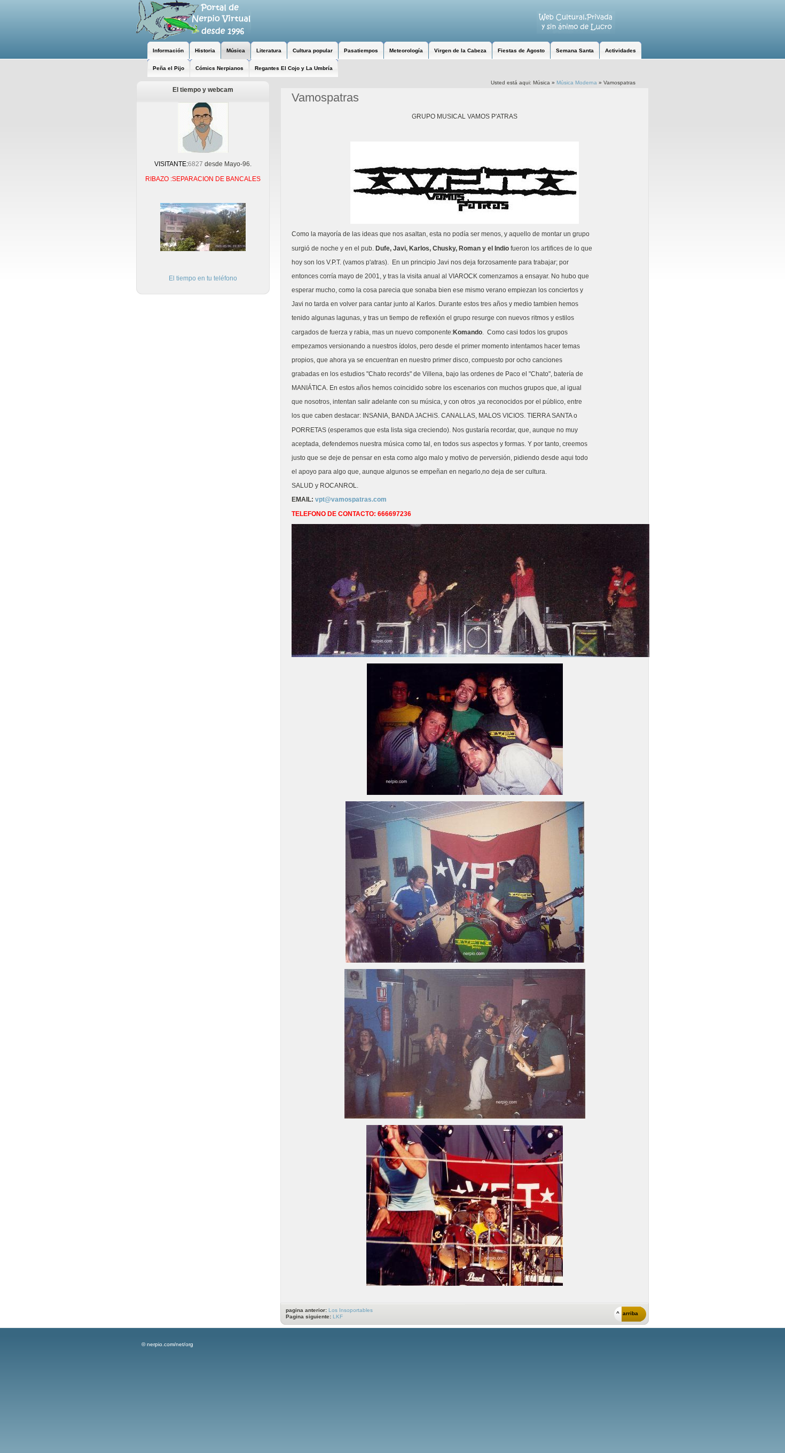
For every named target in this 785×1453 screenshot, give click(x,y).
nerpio (193, 20)
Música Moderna (576, 82)
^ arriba (627, 1313)
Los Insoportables (350, 1310)
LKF (338, 1316)
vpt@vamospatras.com (351, 499)
